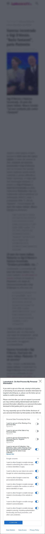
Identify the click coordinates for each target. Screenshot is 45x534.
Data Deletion (10, 530)
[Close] (41, 382)
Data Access (22, 530)
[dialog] (22, 456)
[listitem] (22, 419)
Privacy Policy (34, 530)
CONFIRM (13, 522)
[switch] (37, 424)
